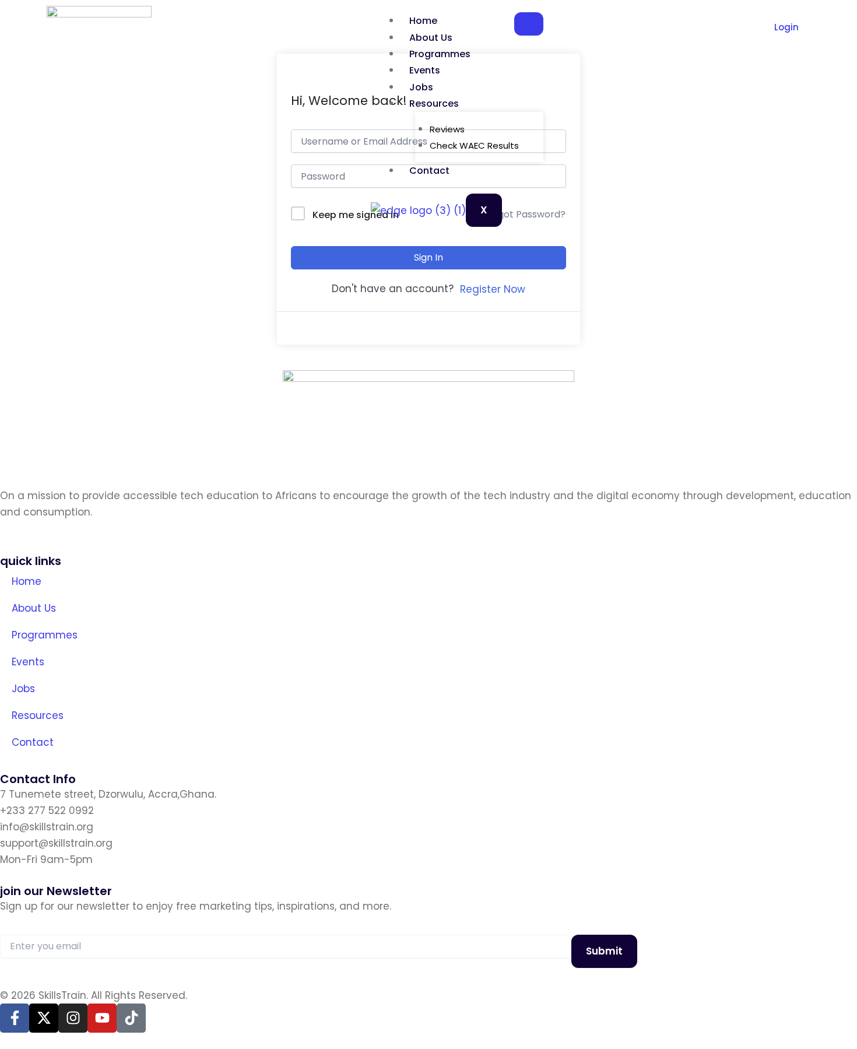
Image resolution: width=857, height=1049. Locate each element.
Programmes (439, 54)
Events (424, 70)
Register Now (492, 289)
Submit (604, 951)
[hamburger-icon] (528, 24)
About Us (430, 37)
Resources (434, 103)
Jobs (421, 87)
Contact (429, 170)
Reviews (447, 129)
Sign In (428, 257)
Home (423, 20)
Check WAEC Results (474, 145)
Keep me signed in (355, 215)
